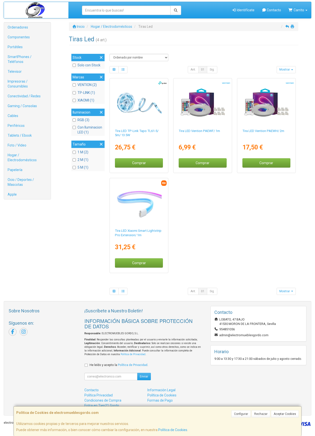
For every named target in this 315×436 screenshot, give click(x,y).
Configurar (241, 414)
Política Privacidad (98, 395)
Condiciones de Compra (102, 400)
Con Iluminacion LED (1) (90, 129)
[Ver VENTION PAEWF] (202, 102)
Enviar (144, 376)
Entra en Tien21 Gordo (101, 405)
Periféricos (16, 126)
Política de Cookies (172, 430)
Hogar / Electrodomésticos (22, 157)
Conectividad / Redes (24, 96)
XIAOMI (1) (86, 100)
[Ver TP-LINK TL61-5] (139, 102)
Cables (13, 116)
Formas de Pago (160, 400)
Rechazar (261, 414)
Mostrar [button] (285, 69)
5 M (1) (83, 167)
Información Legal (161, 390)
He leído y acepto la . (119, 365)
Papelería (15, 170)
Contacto (273, 10)
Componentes (19, 37)
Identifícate (245, 10)
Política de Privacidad (133, 354)
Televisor (15, 71)
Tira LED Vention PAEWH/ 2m (263, 131)
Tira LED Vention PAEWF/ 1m (199, 131)
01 (203, 69)
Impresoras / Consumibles (18, 83)
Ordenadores (18, 27)
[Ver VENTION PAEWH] (266, 102)
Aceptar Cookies (285, 414)
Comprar (139, 163)
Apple (12, 194)
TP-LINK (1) (86, 93)
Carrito (299, 10)
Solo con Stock (89, 65)
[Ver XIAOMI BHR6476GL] (139, 202)
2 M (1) (83, 160)
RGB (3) (83, 120)
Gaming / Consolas (22, 106)
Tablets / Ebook (20, 135)
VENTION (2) (87, 85)
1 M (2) (83, 152)
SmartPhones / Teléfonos (20, 59)
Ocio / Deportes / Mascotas (21, 182)
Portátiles (15, 47)
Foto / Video (17, 145)
